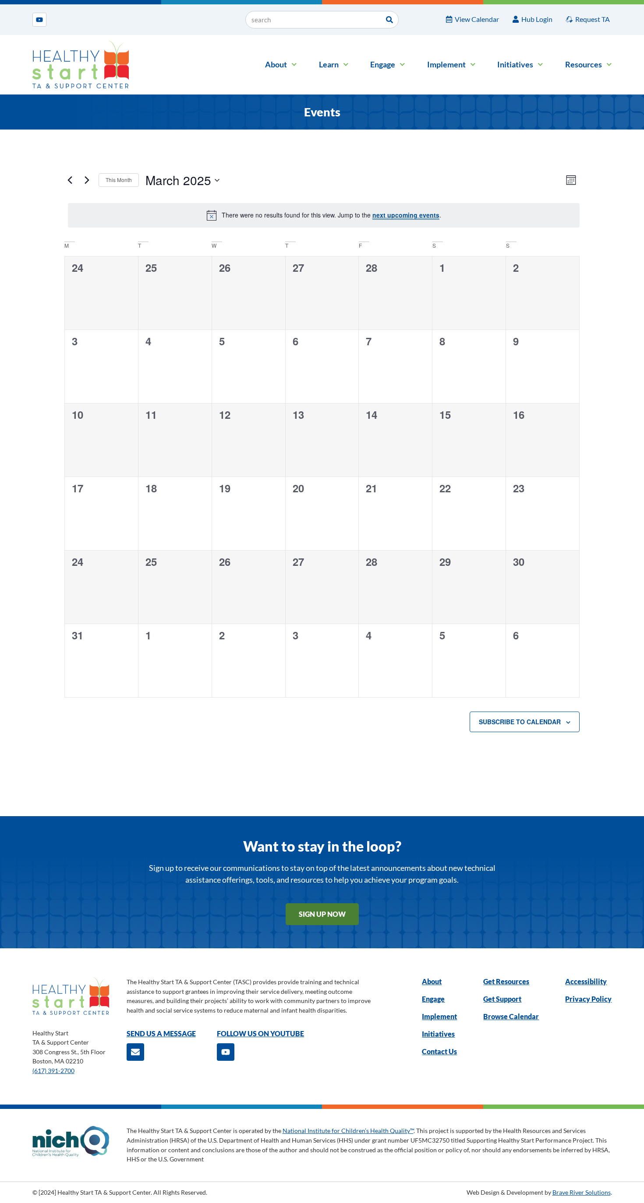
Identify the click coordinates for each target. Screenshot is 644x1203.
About (276, 64)
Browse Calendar (511, 1016)
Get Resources (506, 981)
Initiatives (515, 64)
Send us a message (161, 1033)
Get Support (502, 999)
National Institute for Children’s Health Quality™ (348, 1130)
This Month (119, 179)
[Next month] (86, 180)
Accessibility (586, 981)
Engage (382, 64)
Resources (583, 64)
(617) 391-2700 (53, 1070)
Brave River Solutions (581, 1192)
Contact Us (439, 1051)
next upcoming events (405, 214)
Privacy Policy (588, 999)
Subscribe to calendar (520, 721)
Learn (329, 64)
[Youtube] (39, 20)
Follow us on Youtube (260, 1033)
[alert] (324, 215)
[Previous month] (69, 180)
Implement (446, 64)
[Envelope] (135, 1052)
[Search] (389, 19)
